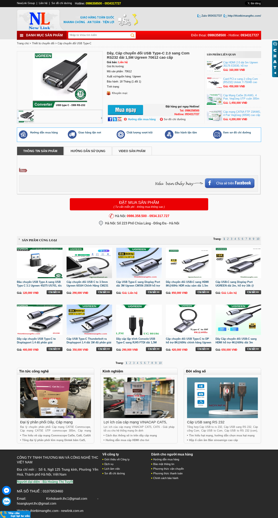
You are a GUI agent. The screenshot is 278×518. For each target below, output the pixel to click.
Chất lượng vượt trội (140, 132)
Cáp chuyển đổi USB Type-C (74, 43)
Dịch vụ (108, 464)
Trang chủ (23, 43)
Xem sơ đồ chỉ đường (237, 132)
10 (257, 238)
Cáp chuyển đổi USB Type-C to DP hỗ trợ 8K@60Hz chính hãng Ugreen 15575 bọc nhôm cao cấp (188, 342)
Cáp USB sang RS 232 (205, 422)
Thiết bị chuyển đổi (43, 43)
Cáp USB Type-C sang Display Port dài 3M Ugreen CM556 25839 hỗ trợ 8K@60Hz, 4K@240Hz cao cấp (138, 285)
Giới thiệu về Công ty (117, 459)
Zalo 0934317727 (211, 15)
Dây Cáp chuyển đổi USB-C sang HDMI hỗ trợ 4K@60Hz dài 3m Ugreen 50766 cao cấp (236, 342)
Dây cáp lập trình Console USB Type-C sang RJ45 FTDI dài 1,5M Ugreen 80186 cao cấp (136, 342)
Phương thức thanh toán (168, 473)
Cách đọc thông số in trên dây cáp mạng (131, 435)
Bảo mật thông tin (163, 464)
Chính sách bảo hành (165, 478)
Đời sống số (196, 371)
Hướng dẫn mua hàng (142, 119)
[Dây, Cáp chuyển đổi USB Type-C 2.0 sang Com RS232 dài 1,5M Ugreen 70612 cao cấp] (60, 80)
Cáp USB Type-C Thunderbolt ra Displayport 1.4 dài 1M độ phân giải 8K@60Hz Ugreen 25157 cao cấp (89, 342)
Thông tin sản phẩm (40, 151)
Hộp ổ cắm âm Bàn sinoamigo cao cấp (213, 440)
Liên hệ (43, 3)
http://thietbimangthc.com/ (244, 15)
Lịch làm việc (112, 468)
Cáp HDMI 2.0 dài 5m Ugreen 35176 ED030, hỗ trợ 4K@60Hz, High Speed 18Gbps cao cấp (241, 67)
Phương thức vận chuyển (168, 468)
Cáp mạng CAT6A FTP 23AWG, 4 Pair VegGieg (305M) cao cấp (242, 113)
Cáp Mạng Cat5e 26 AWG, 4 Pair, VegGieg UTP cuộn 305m (241, 97)
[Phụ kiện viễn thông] (44, 19)
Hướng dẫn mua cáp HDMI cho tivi (127, 440)
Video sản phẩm (132, 151)
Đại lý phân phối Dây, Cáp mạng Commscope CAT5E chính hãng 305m (51, 424)
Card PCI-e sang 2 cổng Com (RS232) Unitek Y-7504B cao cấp (240, 82)
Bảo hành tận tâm (186, 132)
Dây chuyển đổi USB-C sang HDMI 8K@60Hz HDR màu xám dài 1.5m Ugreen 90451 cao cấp (187, 285)
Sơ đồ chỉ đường (175, 119)
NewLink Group (26, 3)
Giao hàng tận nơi (89, 132)
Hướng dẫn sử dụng (88, 151)
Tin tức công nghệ (34, 371)
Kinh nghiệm (113, 371)
